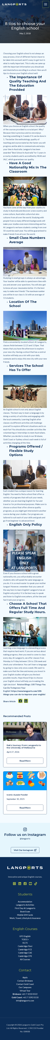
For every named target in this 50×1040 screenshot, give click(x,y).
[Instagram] (14, 883)
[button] (20, 701)
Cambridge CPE (25, 956)
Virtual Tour (25, 990)
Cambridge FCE (25, 949)
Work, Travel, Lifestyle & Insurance (25, 918)
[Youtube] (30, 883)
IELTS (25, 943)
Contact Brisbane (25, 981)
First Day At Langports (25, 908)
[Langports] (14, 4)
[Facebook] (25, 883)
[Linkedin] (19, 883)
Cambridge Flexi (25, 946)
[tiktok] (35, 883)
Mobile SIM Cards (25, 915)
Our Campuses (25, 987)
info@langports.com (25, 1000)
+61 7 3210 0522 (25, 994)
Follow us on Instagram (25, 835)
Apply (25, 977)
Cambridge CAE (25, 952)
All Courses (25, 959)
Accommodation (25, 901)
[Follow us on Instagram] (25, 829)
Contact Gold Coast (25, 984)
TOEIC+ (25, 939)
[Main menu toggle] (45, 4)
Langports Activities (25, 905)
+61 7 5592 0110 (25, 997)
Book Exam (25, 911)
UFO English (25, 936)
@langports (25, 838)
